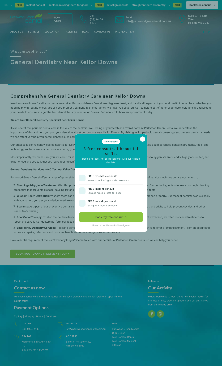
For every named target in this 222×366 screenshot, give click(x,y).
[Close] (142, 139)
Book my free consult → (111, 217)
